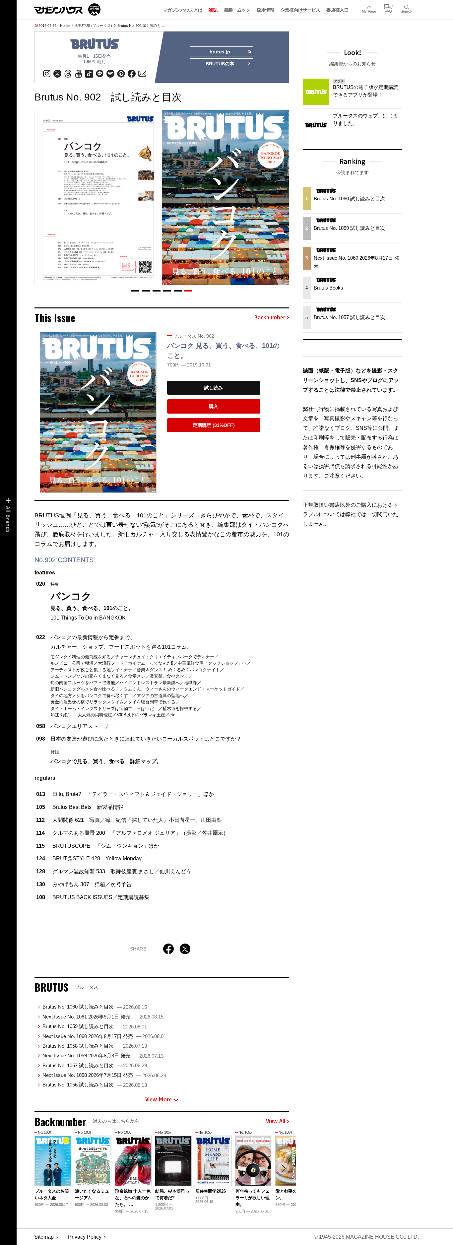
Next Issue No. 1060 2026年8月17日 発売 (104, 1036)
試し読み (213, 387)
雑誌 (213, 10)
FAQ (388, 6)
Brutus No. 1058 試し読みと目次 (94, 1046)
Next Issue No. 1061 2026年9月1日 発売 (102, 1016)
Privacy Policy (84, 1237)
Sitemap (44, 1237)
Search (406, 6)
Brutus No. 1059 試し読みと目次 (94, 1026)
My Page (368, 6)
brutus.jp (220, 51)
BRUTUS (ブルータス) (93, 26)
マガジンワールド (67, 9)
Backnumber (269, 318)
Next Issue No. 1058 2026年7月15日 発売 (104, 1075)
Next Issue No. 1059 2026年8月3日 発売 (102, 1055)
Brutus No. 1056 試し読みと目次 (94, 1084)
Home (65, 26)
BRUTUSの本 (220, 63)
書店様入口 (337, 10)
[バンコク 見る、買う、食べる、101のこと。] (98, 412)
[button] (135, 291)
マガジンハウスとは (182, 10)
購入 (213, 406)
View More (158, 1099)
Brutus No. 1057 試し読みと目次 (94, 1065)
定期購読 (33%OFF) (214, 425)
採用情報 (265, 10)
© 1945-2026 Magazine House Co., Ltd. (366, 1237)
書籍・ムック (237, 10)
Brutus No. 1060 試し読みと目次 (94, 1007)
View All (275, 1121)
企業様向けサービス (300, 10)
